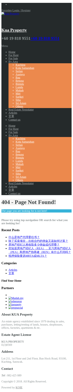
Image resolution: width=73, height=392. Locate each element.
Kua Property (14, 30)
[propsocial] (16, 307)
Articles (13, 112)
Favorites (6, 10)
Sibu (18, 99)
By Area (13, 61)
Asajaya (20, 74)
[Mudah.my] (16, 298)
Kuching (20, 64)
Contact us (14, 119)
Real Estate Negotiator (21, 109)
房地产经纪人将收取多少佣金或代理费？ (34, 244)
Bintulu (20, 83)
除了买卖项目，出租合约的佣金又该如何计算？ (38, 240)
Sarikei (19, 96)
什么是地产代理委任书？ (24, 237)
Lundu (19, 87)
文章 (11, 116)
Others (19, 106)
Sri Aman (21, 103)
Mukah (20, 90)
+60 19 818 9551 (45, 38)
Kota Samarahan (25, 67)
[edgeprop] (15, 301)
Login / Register (21, 10)
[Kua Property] (10, 13)
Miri (18, 93)
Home (12, 51)
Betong (20, 80)
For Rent (13, 55)
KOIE (19, 387)
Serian (19, 71)
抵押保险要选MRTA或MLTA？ (28, 255)
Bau (18, 77)
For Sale (13, 58)
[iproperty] (15, 304)
